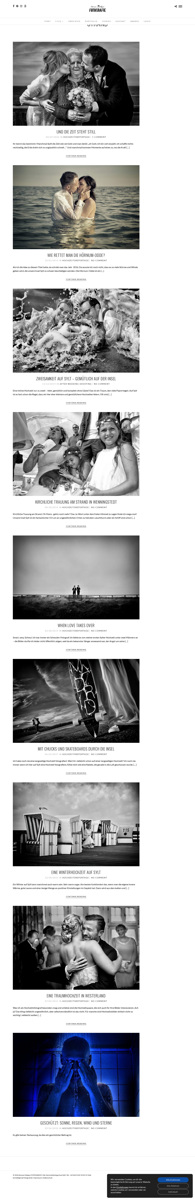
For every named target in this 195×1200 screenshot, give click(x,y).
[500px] (25, 6)
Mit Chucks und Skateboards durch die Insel (76, 749)
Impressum (37, 1178)
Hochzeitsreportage (76, 137)
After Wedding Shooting (76, 384)
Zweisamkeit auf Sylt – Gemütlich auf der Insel (76, 378)
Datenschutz (48, 1178)
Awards (134, 21)
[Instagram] (21, 6)
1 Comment (99, 137)
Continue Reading (76, 156)
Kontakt (121, 21)
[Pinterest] (17, 6)
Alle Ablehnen (173, 1186)
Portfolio (91, 21)
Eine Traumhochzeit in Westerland (76, 996)
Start (47, 21)
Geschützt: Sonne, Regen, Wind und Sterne (76, 1123)
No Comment (99, 260)
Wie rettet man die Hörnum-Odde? (76, 255)
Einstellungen (122, 1187)
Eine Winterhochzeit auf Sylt (76, 872)
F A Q (58, 21)
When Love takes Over (76, 625)
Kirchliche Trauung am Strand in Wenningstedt (76, 502)
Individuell (173, 1192)
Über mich (74, 21)
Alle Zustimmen (173, 1180)
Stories (106, 21)
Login (147, 21)
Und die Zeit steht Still (76, 132)
